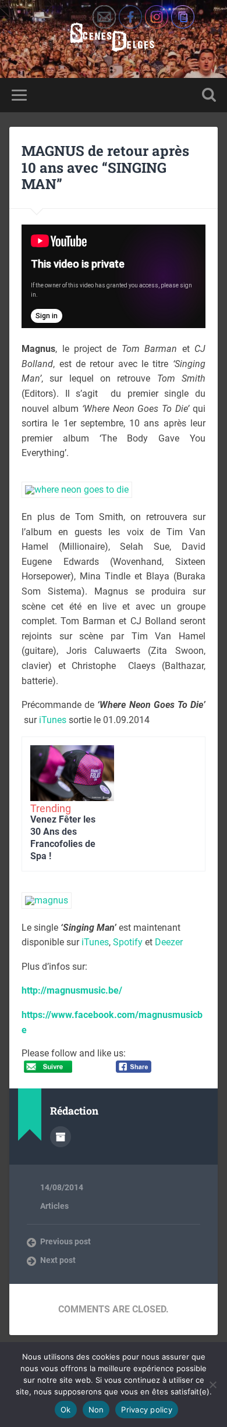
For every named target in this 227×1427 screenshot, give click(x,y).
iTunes (52, 719)
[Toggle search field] (209, 95)
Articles (54, 1206)
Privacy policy (146, 1409)
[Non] (212, 1384)
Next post (58, 1260)
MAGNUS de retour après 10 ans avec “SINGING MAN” (105, 167)
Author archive (60, 1136)
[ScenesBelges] (113, 39)
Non (96, 1409)
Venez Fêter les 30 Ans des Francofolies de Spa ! (62, 837)
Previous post (65, 1241)
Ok (66, 1409)
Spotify (128, 942)
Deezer (169, 942)
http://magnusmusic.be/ (72, 990)
